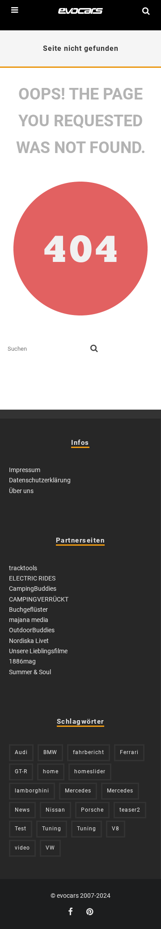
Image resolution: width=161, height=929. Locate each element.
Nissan (55, 810)
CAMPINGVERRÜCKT (38, 599)
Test (20, 828)
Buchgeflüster (28, 609)
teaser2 (129, 810)
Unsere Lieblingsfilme (38, 651)
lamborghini (32, 791)
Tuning (51, 828)
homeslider (90, 771)
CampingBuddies (32, 588)
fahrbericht (88, 752)
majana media (28, 619)
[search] (94, 349)
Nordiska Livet (29, 640)
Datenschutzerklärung (40, 480)
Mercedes (78, 791)
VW (50, 848)
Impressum (24, 469)
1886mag (22, 661)
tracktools (23, 568)
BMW (50, 752)
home (51, 771)
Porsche (92, 810)
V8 (115, 828)
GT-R (21, 771)
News (22, 810)
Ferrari (129, 752)
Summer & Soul (30, 672)
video (22, 848)
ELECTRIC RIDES (32, 578)
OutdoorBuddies (32, 630)
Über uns (21, 490)
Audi (21, 752)
